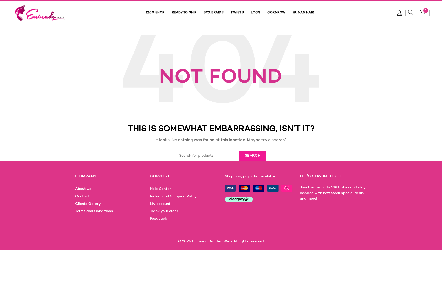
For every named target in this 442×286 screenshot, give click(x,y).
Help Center (160, 189)
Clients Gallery (88, 204)
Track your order (164, 211)
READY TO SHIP (184, 12)
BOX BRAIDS (214, 12)
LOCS (255, 12)
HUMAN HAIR (303, 12)
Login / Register (399, 13)
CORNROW (276, 12)
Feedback (158, 219)
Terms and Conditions (94, 211)
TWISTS (237, 12)
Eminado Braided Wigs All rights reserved (228, 241)
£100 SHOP (155, 12)
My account (160, 204)
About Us (83, 189)
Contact (82, 196)
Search (252, 156)
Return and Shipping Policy (173, 196)
